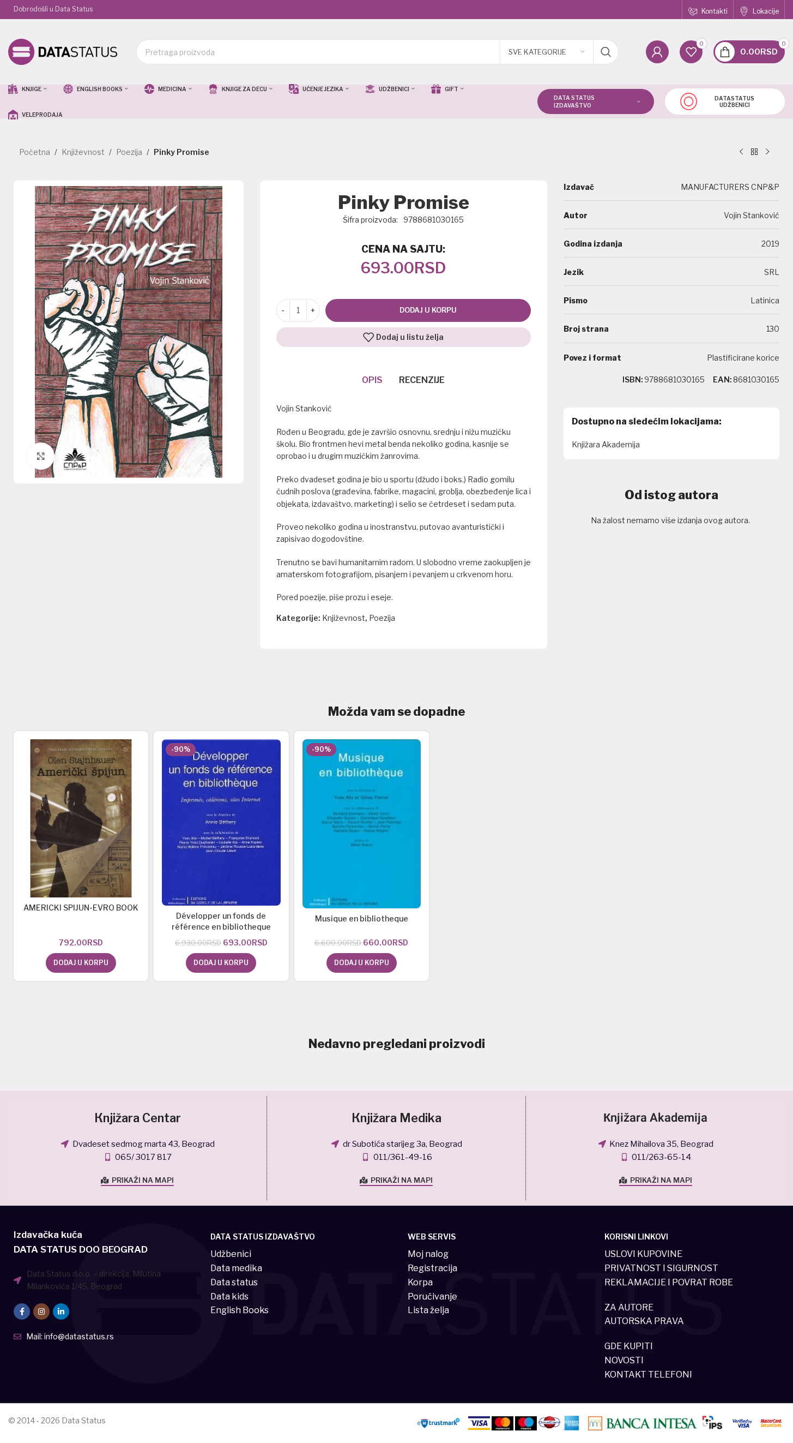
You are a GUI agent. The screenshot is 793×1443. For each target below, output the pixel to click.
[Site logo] (62, 51)
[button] (81, 963)
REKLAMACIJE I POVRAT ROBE (668, 1282)
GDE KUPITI (628, 1346)
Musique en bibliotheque (361, 918)
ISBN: (632, 379)
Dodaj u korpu (428, 310)
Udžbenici (230, 1254)
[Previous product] (741, 152)
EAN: (722, 379)
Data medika (236, 1268)
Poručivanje (432, 1296)
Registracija (432, 1268)
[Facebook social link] (22, 1311)
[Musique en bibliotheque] (361, 823)
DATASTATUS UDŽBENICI (734, 101)
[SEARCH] (606, 51)
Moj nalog (428, 1254)
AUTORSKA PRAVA (644, 1321)
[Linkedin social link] (61, 1311)
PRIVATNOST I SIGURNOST (661, 1268)
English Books (239, 1310)
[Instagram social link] (41, 1311)
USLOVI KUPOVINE (643, 1254)
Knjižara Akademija (606, 444)
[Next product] (767, 152)
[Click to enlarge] (41, 456)
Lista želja (428, 1310)
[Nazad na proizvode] (754, 152)
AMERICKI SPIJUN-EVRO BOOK (80, 907)
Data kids (229, 1296)
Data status (234, 1282)
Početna (34, 152)
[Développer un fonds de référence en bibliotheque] (221, 822)
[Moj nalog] (657, 52)
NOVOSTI (624, 1360)
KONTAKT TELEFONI (648, 1374)
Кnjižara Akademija (655, 1118)
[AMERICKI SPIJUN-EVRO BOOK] (81, 818)
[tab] (372, 380)
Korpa (420, 1282)
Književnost (83, 152)
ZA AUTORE (628, 1307)
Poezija (129, 152)
